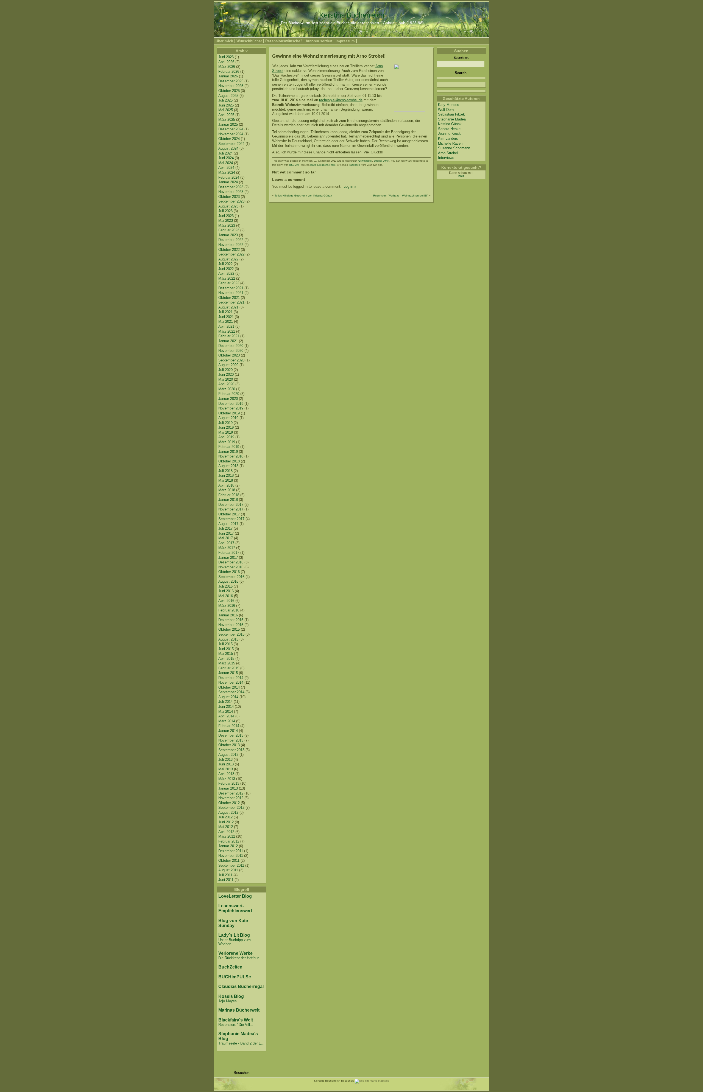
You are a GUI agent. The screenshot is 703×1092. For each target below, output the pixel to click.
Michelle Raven (450, 143)
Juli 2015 (225, 644)
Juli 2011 (225, 875)
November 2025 (230, 86)
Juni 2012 (226, 822)
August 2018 (228, 466)
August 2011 (228, 870)
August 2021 (228, 307)
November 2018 (230, 456)
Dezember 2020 (230, 346)
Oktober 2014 (229, 687)
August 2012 (228, 812)
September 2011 (231, 865)
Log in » (349, 186)
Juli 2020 (225, 370)
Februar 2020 (228, 394)
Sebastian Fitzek (451, 114)
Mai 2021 (225, 321)
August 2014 (228, 697)
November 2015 (230, 625)
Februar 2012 (228, 841)
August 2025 (228, 96)
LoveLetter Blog (235, 896)
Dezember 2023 (230, 187)
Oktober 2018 (229, 461)
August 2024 (228, 148)
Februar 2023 (228, 230)
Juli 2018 (225, 471)
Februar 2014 (228, 726)
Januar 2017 (228, 557)
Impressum (345, 41)
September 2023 (231, 201)
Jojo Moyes (227, 1001)
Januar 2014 (228, 731)
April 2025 (226, 115)
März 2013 (226, 779)
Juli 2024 (225, 153)
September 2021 (231, 302)
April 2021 (226, 326)
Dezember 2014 (230, 678)
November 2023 (230, 192)
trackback (354, 165)
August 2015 (228, 639)
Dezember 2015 (230, 620)
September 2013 (231, 750)
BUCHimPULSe (234, 977)
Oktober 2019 (229, 413)
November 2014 (230, 682)
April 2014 (226, 716)
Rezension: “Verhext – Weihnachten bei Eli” (400, 195)
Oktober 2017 (229, 514)
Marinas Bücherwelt (239, 1010)
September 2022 (231, 254)
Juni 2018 (226, 475)
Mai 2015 (225, 654)
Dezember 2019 (230, 404)
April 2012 (226, 832)
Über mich (224, 41)
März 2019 (226, 442)
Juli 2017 (225, 528)
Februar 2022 (228, 283)
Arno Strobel (448, 153)
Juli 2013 (225, 759)
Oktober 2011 (228, 860)
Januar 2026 (228, 76)
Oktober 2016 (229, 572)
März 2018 (226, 490)
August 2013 (228, 755)
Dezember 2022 (230, 240)
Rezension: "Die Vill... (235, 1025)
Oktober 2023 (229, 197)
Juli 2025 (225, 100)
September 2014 (231, 692)
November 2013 (230, 740)
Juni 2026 (226, 57)
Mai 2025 (225, 110)
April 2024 (226, 167)
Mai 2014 (225, 711)
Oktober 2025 (229, 91)
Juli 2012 (225, 817)
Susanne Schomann (454, 148)
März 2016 (226, 605)
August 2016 (228, 581)
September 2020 (231, 360)
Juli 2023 (225, 211)
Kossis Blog (231, 996)
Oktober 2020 (229, 355)
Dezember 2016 (230, 562)
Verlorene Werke (235, 953)
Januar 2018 (228, 500)
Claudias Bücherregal (241, 986)
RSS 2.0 (294, 165)
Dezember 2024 (230, 129)
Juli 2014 (225, 702)
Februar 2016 (228, 610)
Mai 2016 (225, 596)
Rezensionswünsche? (283, 41)
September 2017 (231, 519)
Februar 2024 (228, 177)
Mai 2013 (225, 769)
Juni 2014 (226, 706)
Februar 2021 (228, 336)
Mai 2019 (225, 432)
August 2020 (228, 365)
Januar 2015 (228, 673)
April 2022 (226, 273)
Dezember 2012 (230, 793)
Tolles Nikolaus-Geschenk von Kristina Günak (303, 195)
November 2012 (230, 798)
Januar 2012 (228, 846)
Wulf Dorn (446, 110)
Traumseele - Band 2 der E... (241, 1043)
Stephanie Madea (452, 119)
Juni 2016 (226, 591)
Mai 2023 (225, 220)
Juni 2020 (226, 374)
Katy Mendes (448, 105)
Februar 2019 (228, 447)
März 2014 (226, 721)
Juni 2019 (226, 427)
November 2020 (230, 351)
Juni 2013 (226, 764)
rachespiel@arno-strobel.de (340, 100)
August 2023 (228, 206)
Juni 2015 (226, 649)
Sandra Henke (449, 129)
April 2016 (226, 601)
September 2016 (231, 577)
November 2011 (230, 856)
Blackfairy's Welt (235, 1020)
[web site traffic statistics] (372, 1080)
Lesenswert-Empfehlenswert (235, 908)
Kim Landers (448, 138)
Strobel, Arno (381, 160)
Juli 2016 (225, 586)
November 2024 (230, 134)
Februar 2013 (228, 783)
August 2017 (228, 524)
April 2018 (226, 485)
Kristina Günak (450, 124)
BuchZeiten (230, 967)
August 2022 (228, 259)
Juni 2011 (225, 880)
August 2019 (228, 418)
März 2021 (226, 331)
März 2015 (226, 663)
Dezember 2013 (230, 735)
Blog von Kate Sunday (233, 923)
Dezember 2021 (230, 288)
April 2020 (226, 384)
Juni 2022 (226, 269)
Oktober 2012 (229, 803)
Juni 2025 (226, 105)
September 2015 (231, 634)
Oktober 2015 (229, 629)
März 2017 (226, 548)
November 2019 (230, 408)
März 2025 (226, 119)
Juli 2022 (225, 264)
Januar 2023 (228, 235)
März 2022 (226, 278)
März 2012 (226, 836)
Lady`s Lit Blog (234, 935)
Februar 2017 (228, 553)
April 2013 (226, 774)
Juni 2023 (226, 216)
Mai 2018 (225, 480)
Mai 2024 (225, 163)
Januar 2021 (228, 341)
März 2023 (226, 225)
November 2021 (230, 293)
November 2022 (230, 245)
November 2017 (230, 509)
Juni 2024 (226, 158)
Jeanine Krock (449, 133)
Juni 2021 (226, 317)
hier (461, 176)
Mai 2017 (225, 538)
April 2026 (226, 62)
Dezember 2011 (230, 851)
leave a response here (323, 165)
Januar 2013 (228, 788)
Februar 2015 (228, 668)
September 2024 (231, 144)
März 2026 (226, 66)
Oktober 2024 (229, 139)
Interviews (446, 158)
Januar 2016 (228, 615)
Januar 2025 (228, 124)
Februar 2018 (228, 495)
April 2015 (226, 658)
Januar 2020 (228, 399)
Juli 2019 (225, 423)
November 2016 (230, 567)
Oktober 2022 (229, 250)
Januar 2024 (228, 182)
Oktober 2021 (229, 298)
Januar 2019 (228, 452)
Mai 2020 (225, 379)
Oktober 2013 (229, 745)
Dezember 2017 (230, 505)
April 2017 (226, 543)
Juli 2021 (225, 312)
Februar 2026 (228, 71)
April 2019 (226, 437)
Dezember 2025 (230, 81)
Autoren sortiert (319, 41)
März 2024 (226, 172)
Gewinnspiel (365, 160)
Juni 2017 (226, 533)
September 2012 (231, 807)
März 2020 (226, 389)
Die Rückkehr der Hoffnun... (240, 958)
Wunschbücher (249, 41)
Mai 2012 (225, 827)
